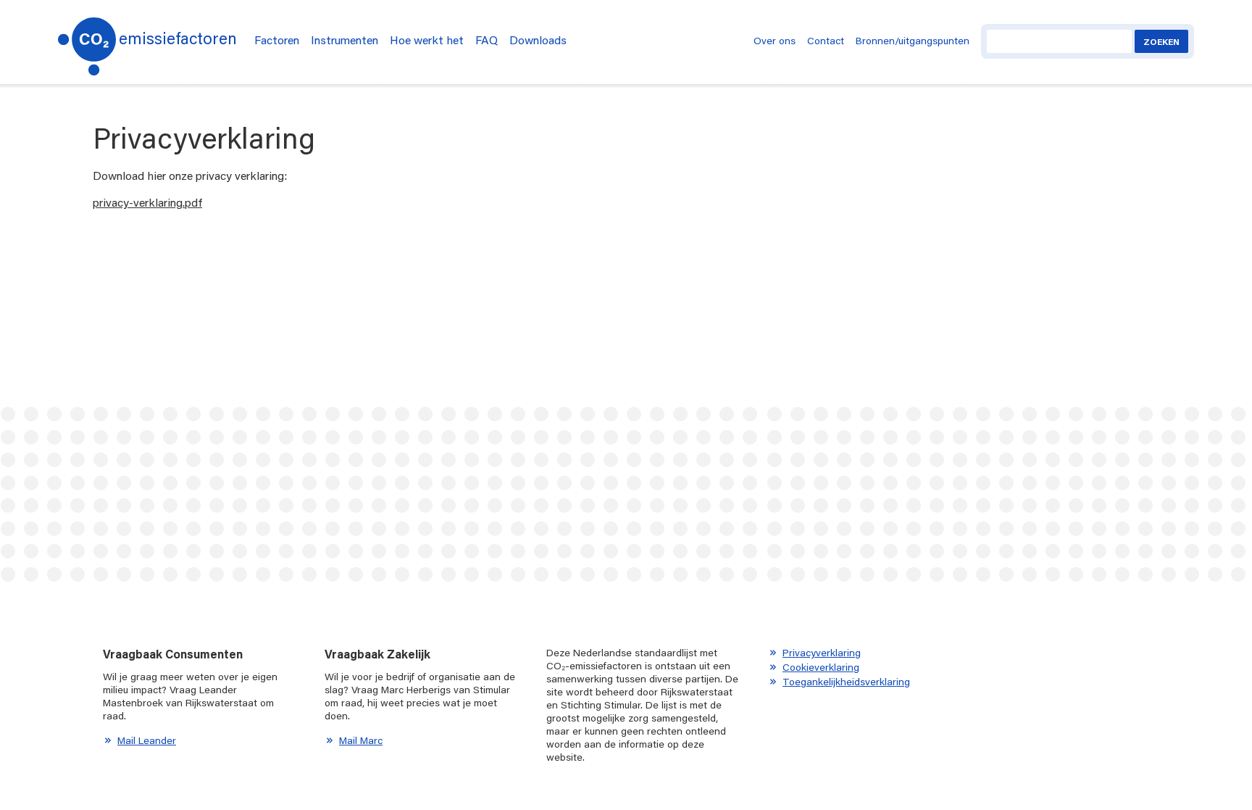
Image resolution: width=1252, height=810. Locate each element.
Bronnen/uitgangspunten (912, 40)
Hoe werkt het (427, 39)
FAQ (486, 39)
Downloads (538, 39)
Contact (825, 40)
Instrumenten (344, 39)
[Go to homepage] (87, 42)
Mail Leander (146, 740)
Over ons (775, 40)
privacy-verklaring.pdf (147, 202)
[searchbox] (1059, 41)
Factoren (276, 39)
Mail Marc (361, 740)
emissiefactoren (178, 38)
